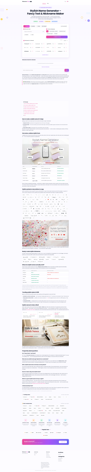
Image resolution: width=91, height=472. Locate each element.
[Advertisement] (45, 93)
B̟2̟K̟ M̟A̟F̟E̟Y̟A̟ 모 (25, 415)
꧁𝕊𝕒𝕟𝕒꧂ (41, 259)
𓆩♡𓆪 (40, 206)
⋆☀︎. (31, 211)
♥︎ (33, 208)
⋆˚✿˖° (56, 199)
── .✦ (43, 195)
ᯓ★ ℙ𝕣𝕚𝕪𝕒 (63, 257)
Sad (32, 399)
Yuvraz (35, 408)
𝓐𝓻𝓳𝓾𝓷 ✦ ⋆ (47, 259)
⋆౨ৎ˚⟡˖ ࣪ (59, 211)
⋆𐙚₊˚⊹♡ (29, 204)
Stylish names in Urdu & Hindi (29, 113)
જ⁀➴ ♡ (24, 197)
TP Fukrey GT (37, 399)
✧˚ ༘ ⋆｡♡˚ (52, 206)
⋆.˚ (30, 199)
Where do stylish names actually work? (31, 110)
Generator (44, 3)
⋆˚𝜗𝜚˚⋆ (37, 199)
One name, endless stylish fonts (29, 105)
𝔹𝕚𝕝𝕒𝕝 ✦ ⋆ (30, 259)
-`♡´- (67, 197)
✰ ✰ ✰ (55, 211)
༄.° (59, 201)
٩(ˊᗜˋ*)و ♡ (50, 213)
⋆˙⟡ (63, 195)
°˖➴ (50, 195)
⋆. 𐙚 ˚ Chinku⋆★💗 (26, 399)
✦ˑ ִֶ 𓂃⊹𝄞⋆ (52, 215)
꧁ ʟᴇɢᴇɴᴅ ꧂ (61, 259)
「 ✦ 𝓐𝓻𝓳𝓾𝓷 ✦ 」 (54, 259)
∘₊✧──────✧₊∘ (48, 211)
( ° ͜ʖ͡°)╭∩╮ (64, 211)
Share (67, 70)
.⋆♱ (33, 218)
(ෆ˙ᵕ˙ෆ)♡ (47, 206)
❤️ (48, 199)
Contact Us (45, 470)
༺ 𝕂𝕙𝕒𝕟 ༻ (40, 261)
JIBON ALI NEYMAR (51, 405)
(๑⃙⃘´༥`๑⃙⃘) (62, 213)
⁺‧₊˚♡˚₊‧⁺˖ (46, 215)
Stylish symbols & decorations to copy (31, 106)
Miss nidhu (43, 415)
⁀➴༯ (45, 197)
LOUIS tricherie (64, 408)
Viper (52, 408)
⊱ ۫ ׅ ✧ (39, 195)
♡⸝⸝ (55, 204)
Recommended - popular (53, 31)
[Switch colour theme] (65, 1)
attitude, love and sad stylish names (38, 383)
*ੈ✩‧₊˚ (48, 208)
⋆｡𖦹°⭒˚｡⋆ (51, 204)
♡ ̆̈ (23, 213)
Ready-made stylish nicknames (29, 108)
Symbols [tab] (33, 26)
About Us (47, 453)
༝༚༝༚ (67, 199)
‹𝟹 (56, 201)
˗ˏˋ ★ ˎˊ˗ (53, 201)
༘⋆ (28, 201)
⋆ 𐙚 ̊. (33, 213)
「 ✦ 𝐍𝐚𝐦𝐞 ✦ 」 (54, 197)
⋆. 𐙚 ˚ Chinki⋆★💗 (37, 405)
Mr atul (39, 408)
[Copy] (30, 44)
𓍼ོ (52, 208)
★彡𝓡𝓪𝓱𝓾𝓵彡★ (42, 257)
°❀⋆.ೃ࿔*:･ (63, 199)
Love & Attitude (60, 458)
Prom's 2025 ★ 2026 (49, 399)
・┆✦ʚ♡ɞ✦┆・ (26, 215)
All (47, 31)
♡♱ (56, 215)
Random (26, 34)
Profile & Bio (59, 459)
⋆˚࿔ (42, 197)
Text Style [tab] (26, 26)
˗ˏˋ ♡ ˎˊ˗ (26, 199)
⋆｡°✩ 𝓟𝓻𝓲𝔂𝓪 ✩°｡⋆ (56, 257)
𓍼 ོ (59, 215)
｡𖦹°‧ (48, 197)
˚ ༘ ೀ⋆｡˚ (24, 204)
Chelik (63, 410)
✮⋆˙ (63, 197)
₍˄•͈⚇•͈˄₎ (65, 215)
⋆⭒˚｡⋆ (29, 213)
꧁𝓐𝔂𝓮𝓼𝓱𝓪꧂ (25, 257)
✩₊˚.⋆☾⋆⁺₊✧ (25, 206)
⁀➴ (36, 195)
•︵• (67, 208)
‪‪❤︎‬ (58, 204)
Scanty (30, 405)
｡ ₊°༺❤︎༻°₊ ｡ (37, 211)
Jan (57, 405)
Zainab (30, 408)
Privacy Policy (48, 456)
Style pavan (25, 410)
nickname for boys (62, 31)
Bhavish (30, 410)
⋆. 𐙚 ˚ (39, 197)
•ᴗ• (55, 208)
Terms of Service (48, 457)
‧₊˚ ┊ (58, 195)
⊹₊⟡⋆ (33, 199)
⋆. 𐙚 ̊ (64, 208)
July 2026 (59, 454)
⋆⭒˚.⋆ (35, 201)
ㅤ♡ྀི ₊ (35, 204)
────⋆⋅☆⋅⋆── (26, 211)
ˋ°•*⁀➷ (27, 195)
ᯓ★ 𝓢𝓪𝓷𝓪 (35, 259)
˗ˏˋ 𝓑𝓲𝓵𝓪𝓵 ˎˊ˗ (24, 259)
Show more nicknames (45, 66)
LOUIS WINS (58, 408)
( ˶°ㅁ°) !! (25, 208)
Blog (48, 3)
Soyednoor (25, 408)
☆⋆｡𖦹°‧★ (38, 208)
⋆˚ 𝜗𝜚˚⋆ (61, 204)
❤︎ (23, 199)
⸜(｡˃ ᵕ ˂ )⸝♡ (40, 204)
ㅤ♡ (59, 206)
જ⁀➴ (24, 195)
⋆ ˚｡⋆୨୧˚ (63, 206)
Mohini (42, 399)
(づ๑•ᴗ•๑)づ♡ (34, 215)
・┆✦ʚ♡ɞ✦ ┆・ (41, 201)
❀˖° (58, 208)
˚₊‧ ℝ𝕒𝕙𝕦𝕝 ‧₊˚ (48, 257)
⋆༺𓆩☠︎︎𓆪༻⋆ (31, 206)
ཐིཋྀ (65, 213)
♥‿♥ (39, 213)
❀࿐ (43, 213)
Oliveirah (47, 408)
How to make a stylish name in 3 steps (31, 103)
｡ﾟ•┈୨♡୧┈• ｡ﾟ (57, 213)
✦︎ (35, 213)
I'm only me (25, 405)
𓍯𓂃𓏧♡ (24, 201)
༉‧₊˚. (49, 201)
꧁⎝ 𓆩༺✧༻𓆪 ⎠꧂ (27, 218)
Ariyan (38, 415)
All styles (55, 33)
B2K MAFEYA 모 (32, 415)
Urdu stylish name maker (30, 309)
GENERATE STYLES (57, 36)
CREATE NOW (63, 441)
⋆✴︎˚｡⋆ (60, 197)
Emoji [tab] (38, 26)
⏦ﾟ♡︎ (32, 201)
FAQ (24, 115)
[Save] (32, 44)
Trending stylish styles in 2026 (29, 111)
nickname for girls (50, 33)
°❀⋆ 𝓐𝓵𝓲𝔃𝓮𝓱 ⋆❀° (26, 261)
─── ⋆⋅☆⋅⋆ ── (31, 197)
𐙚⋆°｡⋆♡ (46, 204)
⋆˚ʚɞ (37, 206)
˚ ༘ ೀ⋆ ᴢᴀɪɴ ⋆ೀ (33, 261)
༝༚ (43, 206)
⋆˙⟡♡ (42, 208)
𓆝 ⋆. (42, 215)
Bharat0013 (62, 405)
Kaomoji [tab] (44, 26)
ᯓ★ (47, 195)
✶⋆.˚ (57, 206)
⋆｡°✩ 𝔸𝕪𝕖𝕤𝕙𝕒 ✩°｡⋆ (33, 257)
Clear (33, 34)
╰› (31, 195)
